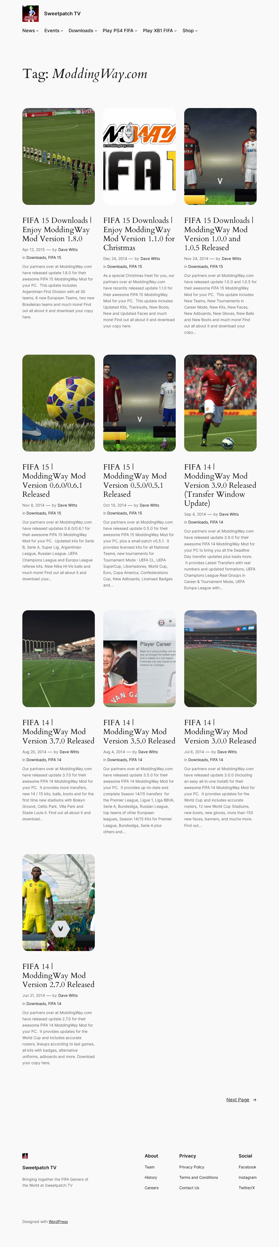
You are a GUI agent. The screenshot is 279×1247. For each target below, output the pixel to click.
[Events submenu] (61, 30)
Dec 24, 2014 (115, 258)
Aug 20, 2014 (34, 751)
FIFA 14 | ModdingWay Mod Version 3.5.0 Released (139, 731)
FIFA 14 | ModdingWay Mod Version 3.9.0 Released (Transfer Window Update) (220, 485)
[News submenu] (37, 30)
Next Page (241, 1099)
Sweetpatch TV (62, 13)
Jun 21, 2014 (33, 995)
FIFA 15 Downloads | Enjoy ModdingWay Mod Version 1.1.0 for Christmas (139, 234)
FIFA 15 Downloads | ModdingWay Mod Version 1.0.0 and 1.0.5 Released (218, 234)
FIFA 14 (216, 522)
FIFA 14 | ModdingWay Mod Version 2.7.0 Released (58, 975)
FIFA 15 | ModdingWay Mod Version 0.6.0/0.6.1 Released (54, 481)
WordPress (58, 1221)
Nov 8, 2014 (33, 505)
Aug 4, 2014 (114, 751)
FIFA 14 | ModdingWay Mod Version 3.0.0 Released (220, 731)
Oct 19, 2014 (114, 505)
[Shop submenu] (196, 30)
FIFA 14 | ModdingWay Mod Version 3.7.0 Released (58, 731)
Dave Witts (68, 249)
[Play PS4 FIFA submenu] (136, 30)
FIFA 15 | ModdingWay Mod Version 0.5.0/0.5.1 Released (135, 481)
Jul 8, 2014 (194, 751)
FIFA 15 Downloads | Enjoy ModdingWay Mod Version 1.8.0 (57, 229)
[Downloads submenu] (96, 30)
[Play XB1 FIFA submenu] (175, 30)
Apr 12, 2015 (33, 249)
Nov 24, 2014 (196, 258)
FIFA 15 (54, 257)
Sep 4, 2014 (195, 514)
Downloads (36, 257)
